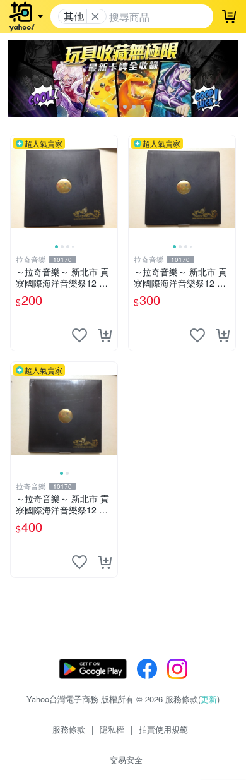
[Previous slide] (19, 188)
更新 (209, 699)
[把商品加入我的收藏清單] (79, 335)
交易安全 (126, 759)
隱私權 (112, 729)
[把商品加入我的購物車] (104, 335)
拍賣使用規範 (163, 729)
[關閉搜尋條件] (95, 16)
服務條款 (68, 729)
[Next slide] (109, 188)
